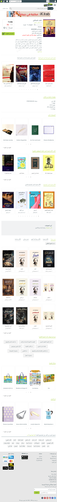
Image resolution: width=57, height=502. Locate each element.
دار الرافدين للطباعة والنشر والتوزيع (40, 351)
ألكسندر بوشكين (8, 300)
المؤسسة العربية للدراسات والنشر (28, 342)
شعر (13, 443)
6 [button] (26, 89)
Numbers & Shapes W (21, 388)
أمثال (15, 440)
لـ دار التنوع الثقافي (50, 244)
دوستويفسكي (34, 271)
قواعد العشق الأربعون (49, 210)
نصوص (15, 446)
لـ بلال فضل (35, 212)
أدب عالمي (27, 440)
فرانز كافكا (21, 328)
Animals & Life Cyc (8, 388)
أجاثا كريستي (7, 271)
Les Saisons (35, 388)
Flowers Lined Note (8, 424)
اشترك (36, 493)
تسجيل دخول (52, 1)
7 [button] (25, 216)
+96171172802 (52, 478)
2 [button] (35, 89)
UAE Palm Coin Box (8, 140)
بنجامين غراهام (48, 271)
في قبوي (21, 298)
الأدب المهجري (50, 443)
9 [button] (19, 89)
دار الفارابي (24, 351)
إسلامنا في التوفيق (35, 173)
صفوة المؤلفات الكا (48, 173)
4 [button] (30, 89)
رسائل (22, 443)
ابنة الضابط (8, 298)
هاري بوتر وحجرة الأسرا (21, 84)
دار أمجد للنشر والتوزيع (11, 342)
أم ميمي (35, 210)
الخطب (43, 443)
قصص (43, 446)
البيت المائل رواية (8, 326)
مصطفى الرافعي (37, 23)
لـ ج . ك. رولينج (21, 86)
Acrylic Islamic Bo (35, 424)
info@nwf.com (52, 480)
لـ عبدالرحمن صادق (8, 86)
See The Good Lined (35, 140)
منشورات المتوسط (13, 351)
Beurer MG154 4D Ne (21, 424)
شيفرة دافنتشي (8, 210)
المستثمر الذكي (49, 269)
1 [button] (37, 89)
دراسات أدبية (29, 443)
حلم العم (35, 298)
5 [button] (28, 89)
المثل (35, 269)
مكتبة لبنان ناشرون (42, 346)
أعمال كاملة (20, 440)
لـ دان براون (8, 212)
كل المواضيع (32, 435)
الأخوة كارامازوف (48, 326)
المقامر (35, 326)
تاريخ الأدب (36, 443)
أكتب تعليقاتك (49, 228)
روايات (17, 443)
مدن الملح (22, 210)
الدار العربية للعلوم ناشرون (45, 342)
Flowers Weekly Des (49, 140)
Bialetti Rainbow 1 (48, 424)
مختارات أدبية (37, 446)
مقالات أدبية (22, 446)
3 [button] (26, 144)
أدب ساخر (34, 440)
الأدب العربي (8, 440)
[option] (48, 74)
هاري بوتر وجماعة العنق (35, 84)
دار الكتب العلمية (29, 346)
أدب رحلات (41, 440)
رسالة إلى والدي (22, 326)
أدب (28, 435)
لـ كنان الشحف (48, 86)
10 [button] (18, 216)
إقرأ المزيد (39, 52)
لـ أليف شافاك (48, 212)
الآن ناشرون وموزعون (15, 346)
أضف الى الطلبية (9, 34)
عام (48, 446)
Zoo (49, 388)
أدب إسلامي (48, 440)
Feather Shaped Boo (22, 140)
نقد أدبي (10, 446)
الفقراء (21, 269)
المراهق (49, 298)
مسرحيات (29, 446)
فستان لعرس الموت (49, 84)
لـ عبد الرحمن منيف (21, 212)
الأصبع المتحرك (8, 269)
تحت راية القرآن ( (8, 173)
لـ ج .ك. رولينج (35, 86)
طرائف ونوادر (7, 443)
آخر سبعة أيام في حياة (8, 84)
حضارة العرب (21, 173)
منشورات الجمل (28, 356)
